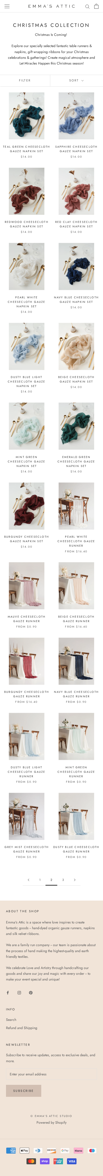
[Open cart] (96, 6)
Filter (25, 80)
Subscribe (23, 1091)
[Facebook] (8, 992)
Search (11, 1019)
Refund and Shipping (21, 1027)
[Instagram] (19, 992)
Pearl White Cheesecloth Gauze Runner (76, 541)
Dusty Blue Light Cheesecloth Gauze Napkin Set (26, 381)
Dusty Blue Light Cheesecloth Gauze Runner (26, 771)
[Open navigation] (7, 6)
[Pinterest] (30, 992)
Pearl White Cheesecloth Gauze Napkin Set (26, 301)
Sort (74, 80)
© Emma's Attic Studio (51, 1116)
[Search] (87, 6)
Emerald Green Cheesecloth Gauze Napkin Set (76, 461)
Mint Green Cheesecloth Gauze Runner (76, 771)
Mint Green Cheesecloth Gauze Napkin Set (26, 461)
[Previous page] (28, 880)
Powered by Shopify (51, 1122)
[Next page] (74, 880)
